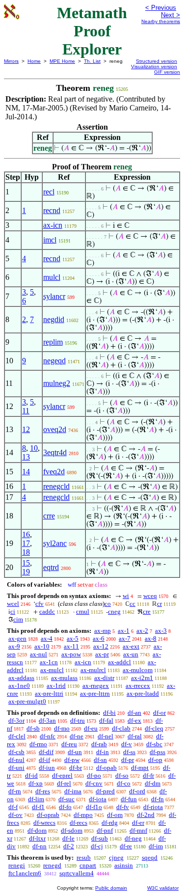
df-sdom (71, 830)
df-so (122, 775)
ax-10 (42, 646)
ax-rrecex (138, 685)
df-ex (134, 720)
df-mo (62, 728)
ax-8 (151, 638)
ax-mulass (64, 677)
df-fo (65, 807)
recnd (51, 210)
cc (132, 603)
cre (147, 611)
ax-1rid (56, 685)
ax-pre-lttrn (95, 693)
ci (12, 611)
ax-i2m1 (142, 677)
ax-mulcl (52, 670)
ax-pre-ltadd (143, 693)
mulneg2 (56, 383)
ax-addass (21, 677)
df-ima (72, 791)
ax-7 (125, 638)
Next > (170, 15)
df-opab (106, 767)
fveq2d (54, 471)
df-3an (47, 720)
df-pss (157, 752)
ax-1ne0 (19, 685)
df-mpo (83, 814)
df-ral (135, 736)
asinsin (123, 865)
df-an (134, 712)
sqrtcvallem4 (76, 873)
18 (26, 552)
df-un (75, 752)
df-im (156, 846)
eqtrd (51, 567)
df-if (44, 759)
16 (26, 534)
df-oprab (48, 814)
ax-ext (131, 646)
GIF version (167, 72)
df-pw (71, 759)
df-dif (46, 752)
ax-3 (161, 630)
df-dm (152, 783)
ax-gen (17, 638)
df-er (138, 822)
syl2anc (55, 543)
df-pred (105, 791)
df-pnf (105, 830)
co (108, 603)
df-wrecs (44, 822)
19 (26, 572)
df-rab (99, 744)
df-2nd (146, 814)
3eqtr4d (55, 452)
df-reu (69, 744)
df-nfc (47, 736)
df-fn (157, 799)
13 (26, 457)
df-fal (106, 720)
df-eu (91, 728)
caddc (47, 611)
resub (84, 857)
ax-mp (102, 630)
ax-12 (100, 646)
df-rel (64, 783)
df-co (124, 783)
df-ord (137, 791)
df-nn (39, 846)
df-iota (97, 799)
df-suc (66, 799)
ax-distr (104, 677)
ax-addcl (119, 662)
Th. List (92, 61)
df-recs (78, 822)
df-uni (16, 767)
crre (49, 516)
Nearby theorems (160, 21)
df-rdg (110, 822)
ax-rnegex (95, 685)
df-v (126, 744)
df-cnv (94, 783)
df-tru (77, 720)
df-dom (37, 830)
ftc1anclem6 (24, 873)
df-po (94, 775)
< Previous (160, 7)
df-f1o (94, 807)
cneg (114, 611)
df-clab (121, 728)
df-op (155, 759)
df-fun (129, 799)
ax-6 (99, 638)
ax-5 (73, 638)
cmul (82, 611)
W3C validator (163, 888)
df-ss (129, 752)
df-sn (100, 759)
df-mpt (140, 767)
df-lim (36, 799)
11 (25, 411)
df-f (13, 807)
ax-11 (71, 646)
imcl (49, 240)
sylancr (54, 296)
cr (159, 603)
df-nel (105, 736)
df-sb (33, 728)
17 (26, 543)
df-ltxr (37, 838)
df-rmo (38, 744)
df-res (42, 791)
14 (26, 471)
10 (34, 448)
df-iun (47, 767)
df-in (102, 752)
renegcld (56, 486)
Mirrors (11, 61)
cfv (39, 603)
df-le (68, 838)
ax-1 (124, 630)
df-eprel (62, 775)
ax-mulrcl (93, 670)
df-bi (109, 712)
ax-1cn (49, 662)
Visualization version (154, 66)
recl (48, 192)
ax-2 (142, 630)
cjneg (116, 857)
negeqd (54, 360)
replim (53, 342)
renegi (16, 865)
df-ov (15, 814)
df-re (126, 846)
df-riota (153, 807)
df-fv (122, 807)
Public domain (111, 888)
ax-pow (71, 654)
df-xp (35, 783)
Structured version (156, 61)
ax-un (130, 654)
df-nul (16, 759)
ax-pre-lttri (49, 693)
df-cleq (154, 728)
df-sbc (154, 744)
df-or (159, 712)
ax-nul (38, 654)
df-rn (14, 791)
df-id (31, 775)
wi (126, 595)
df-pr (127, 759)
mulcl (51, 277)
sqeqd (150, 857)
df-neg (133, 838)
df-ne (76, 736)
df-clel (17, 736)
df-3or (16, 720)
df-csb (16, 752)
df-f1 (38, 807)
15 (26, 563)
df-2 (68, 846)
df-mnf (138, 830)
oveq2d (54, 429)
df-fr (148, 775)
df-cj (97, 846)
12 (26, 429)
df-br (75, 767)
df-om (115, 814)
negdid (53, 319)
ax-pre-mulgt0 (27, 701)
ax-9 (14, 646)
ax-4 (47, 638)
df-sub (99, 838)
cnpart (87, 865)
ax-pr (102, 654)
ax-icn (52, 225)
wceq (150, 595)
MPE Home (62, 61)
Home (34, 61)
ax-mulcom (138, 670)
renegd (52, 865)
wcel (13, 603)
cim (18, 619)
